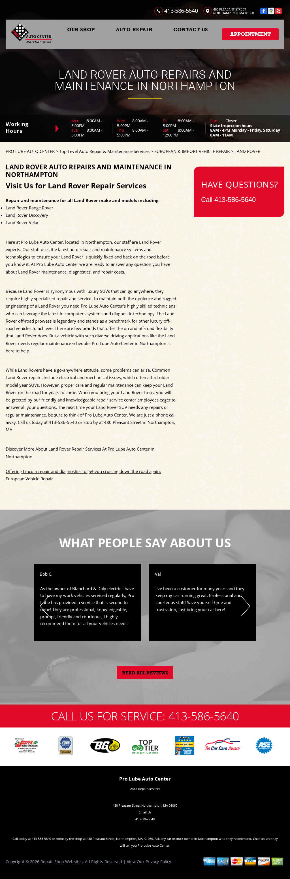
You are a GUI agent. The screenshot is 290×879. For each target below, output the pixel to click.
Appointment (250, 34)
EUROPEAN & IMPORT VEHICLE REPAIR (192, 151)
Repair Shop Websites (61, 861)
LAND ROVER (247, 151)
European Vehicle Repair (29, 478)
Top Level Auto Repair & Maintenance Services (104, 151)
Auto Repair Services (145, 789)
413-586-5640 (181, 10)
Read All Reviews (145, 673)
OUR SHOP (81, 29)
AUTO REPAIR (134, 29)
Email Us (145, 812)
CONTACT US (190, 29)
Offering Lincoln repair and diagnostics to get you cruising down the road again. (83, 471)
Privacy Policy (158, 861)
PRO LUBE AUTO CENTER (30, 151)
